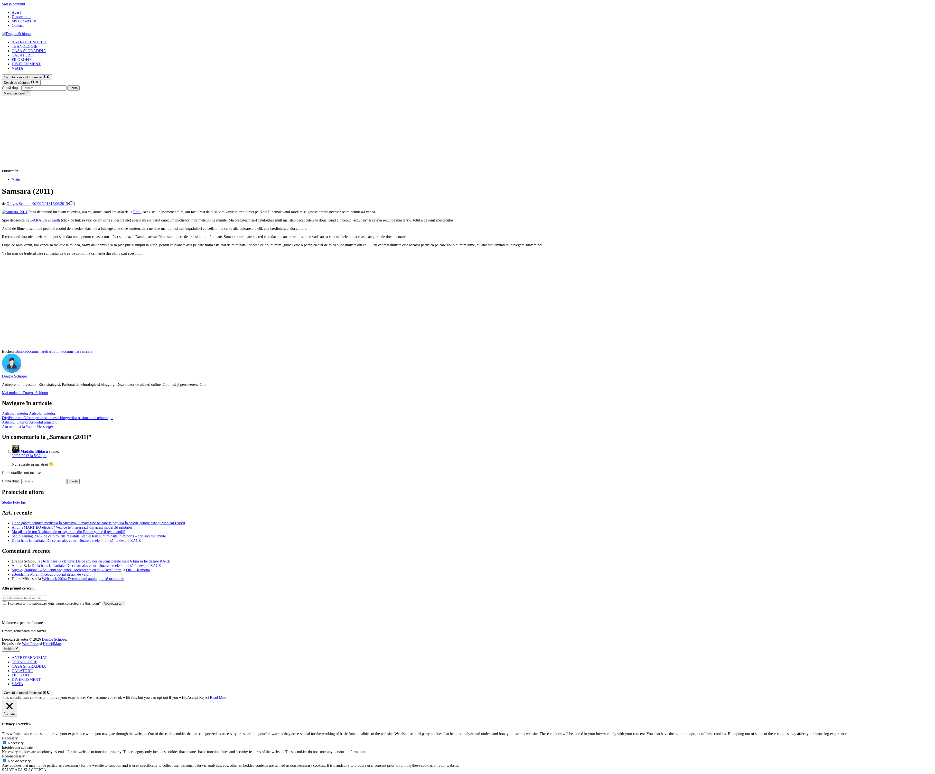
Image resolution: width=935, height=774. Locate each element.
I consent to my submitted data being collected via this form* (54, 603)
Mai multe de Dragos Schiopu (25, 393)
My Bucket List (24, 21)
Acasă (16, 12)
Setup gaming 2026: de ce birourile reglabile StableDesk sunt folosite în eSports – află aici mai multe (89, 536)
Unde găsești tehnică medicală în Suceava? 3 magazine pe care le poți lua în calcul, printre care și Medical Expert (98, 523)
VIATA (17, 68)
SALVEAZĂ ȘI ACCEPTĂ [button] (24, 770)
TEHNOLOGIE (24, 46)
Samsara (85, 351)
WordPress (30, 644)
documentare (36, 351)
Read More (218, 697)
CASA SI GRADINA (29, 51)
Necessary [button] (10, 738)
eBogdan (19, 574)
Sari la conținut (13, 4)
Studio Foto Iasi (14, 502)
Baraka (20, 351)
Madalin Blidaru (34, 451)
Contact (18, 25)
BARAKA (38, 220)
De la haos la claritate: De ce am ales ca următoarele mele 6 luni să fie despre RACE (76, 540)
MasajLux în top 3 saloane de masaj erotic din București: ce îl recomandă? (68, 532)
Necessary (16, 743)
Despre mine (21, 17)
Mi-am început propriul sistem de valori (60, 574)
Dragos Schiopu (19, 204)
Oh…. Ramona (138, 570)
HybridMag (52, 644)
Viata (16, 179)
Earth (56, 220)
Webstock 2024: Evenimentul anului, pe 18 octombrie (83, 579)
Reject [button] (204, 697)
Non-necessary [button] (13, 756)
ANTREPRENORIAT (29, 42)
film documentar (66, 351)
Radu (137, 212)
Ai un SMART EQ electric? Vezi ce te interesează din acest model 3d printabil (72, 527)
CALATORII (22, 55)
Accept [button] (192, 697)
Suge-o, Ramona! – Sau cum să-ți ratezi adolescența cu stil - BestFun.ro (67, 570)
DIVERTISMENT (26, 64)
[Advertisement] (467, 132)
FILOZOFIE (22, 59)
